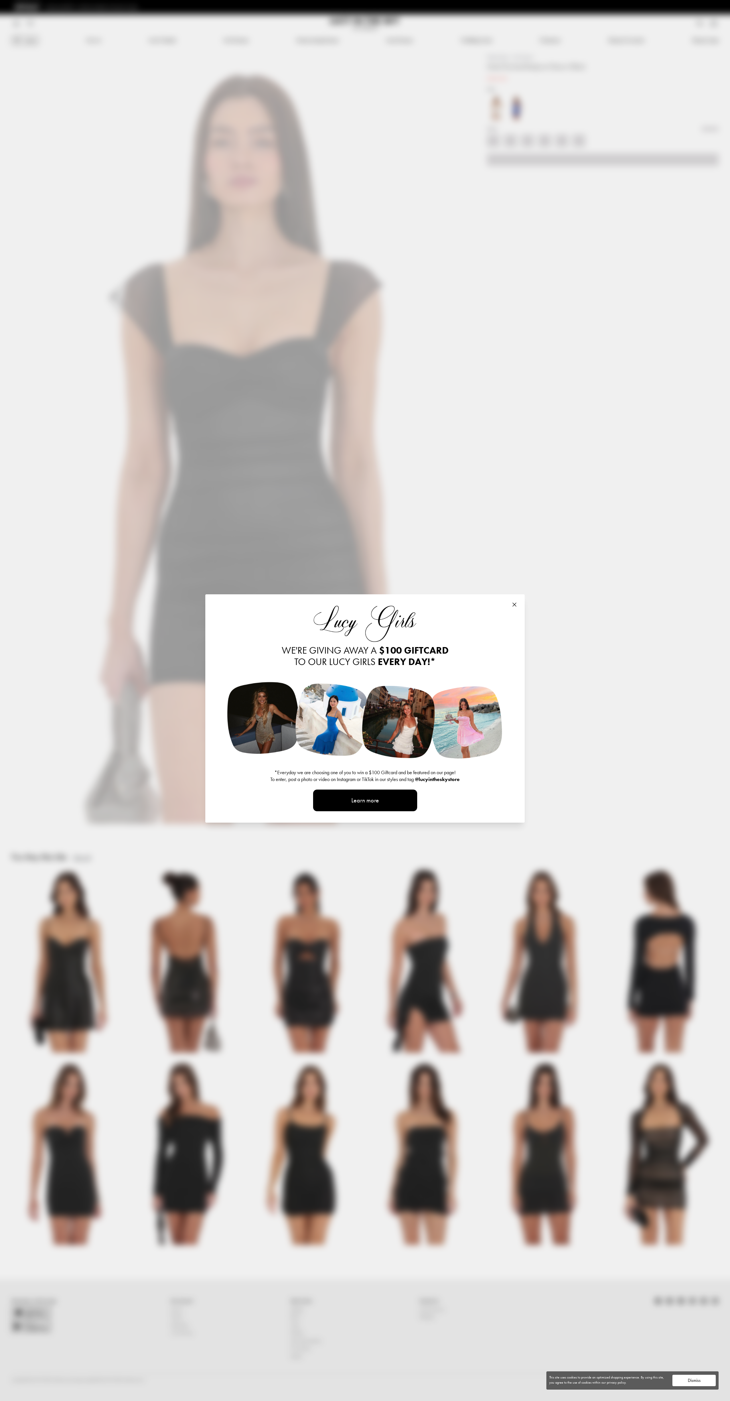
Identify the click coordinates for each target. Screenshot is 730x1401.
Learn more (365, 800)
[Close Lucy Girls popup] (514, 604)
